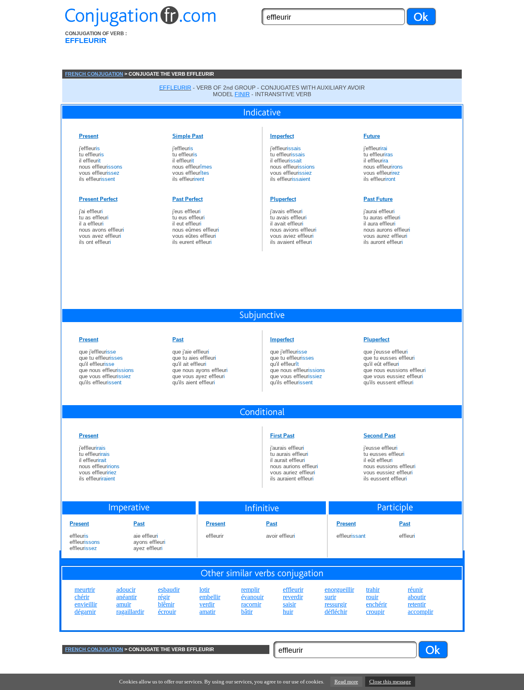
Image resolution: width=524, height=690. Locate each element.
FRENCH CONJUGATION (94, 74)
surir (330, 596)
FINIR (242, 94)
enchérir (376, 604)
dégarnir (85, 611)
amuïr (123, 604)
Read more (346, 682)
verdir (207, 604)
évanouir (252, 596)
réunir (415, 589)
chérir (82, 596)
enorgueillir (339, 589)
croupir (375, 611)
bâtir (247, 611)
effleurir (293, 589)
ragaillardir (130, 611)
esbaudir (169, 589)
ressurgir (336, 604)
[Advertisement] (308, 50)
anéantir (126, 596)
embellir (209, 596)
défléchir (336, 611)
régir (164, 596)
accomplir (420, 611)
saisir (289, 604)
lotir (204, 589)
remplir (250, 589)
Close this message (390, 682)
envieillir (86, 604)
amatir (207, 611)
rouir (372, 596)
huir (288, 611)
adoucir (126, 589)
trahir (372, 589)
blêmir (166, 604)
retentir (417, 604)
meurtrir (85, 589)
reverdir (293, 596)
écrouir (167, 611)
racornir (251, 604)
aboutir (417, 596)
